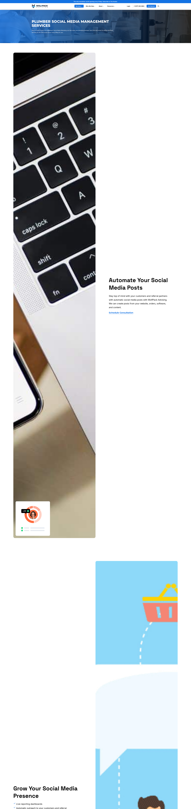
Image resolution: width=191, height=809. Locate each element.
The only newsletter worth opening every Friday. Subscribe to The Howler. (96, 1)
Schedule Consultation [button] (121, 312)
